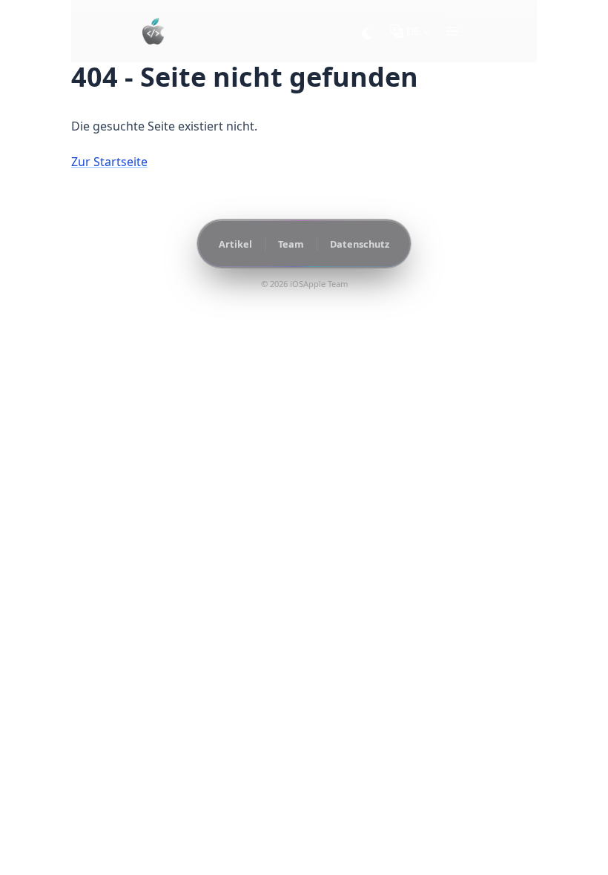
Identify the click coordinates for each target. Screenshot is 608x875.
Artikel (235, 244)
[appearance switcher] (367, 31)
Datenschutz (359, 244)
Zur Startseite (109, 161)
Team (291, 244)
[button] (452, 31)
